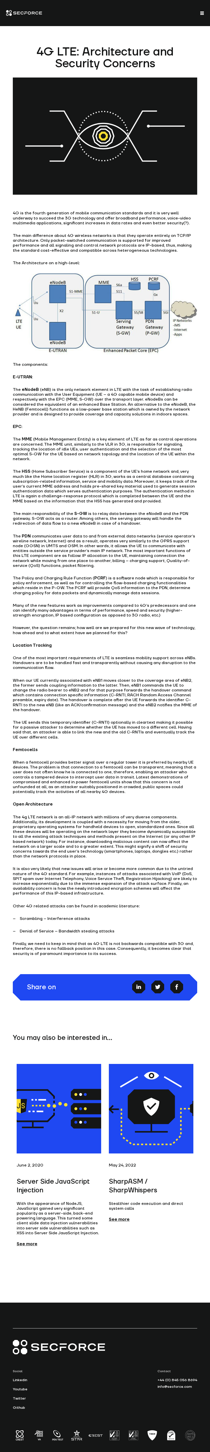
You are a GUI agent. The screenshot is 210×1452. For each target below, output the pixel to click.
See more (27, 1244)
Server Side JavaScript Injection (53, 1186)
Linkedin (20, 1380)
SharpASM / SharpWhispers (133, 1186)
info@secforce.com (175, 1386)
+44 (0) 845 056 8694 (177, 1380)
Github (19, 1407)
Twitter (19, 1398)
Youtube (20, 1389)
